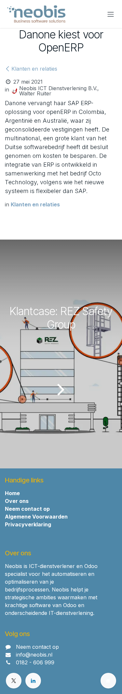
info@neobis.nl (34, 654)
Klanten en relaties (34, 68)
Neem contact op (37, 647)
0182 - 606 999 (35, 662)
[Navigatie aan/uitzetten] (110, 14)
